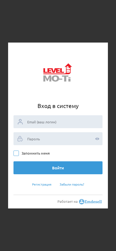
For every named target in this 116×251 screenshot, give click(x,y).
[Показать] (97, 138)
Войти (58, 167)
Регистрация (42, 184)
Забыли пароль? (72, 184)
